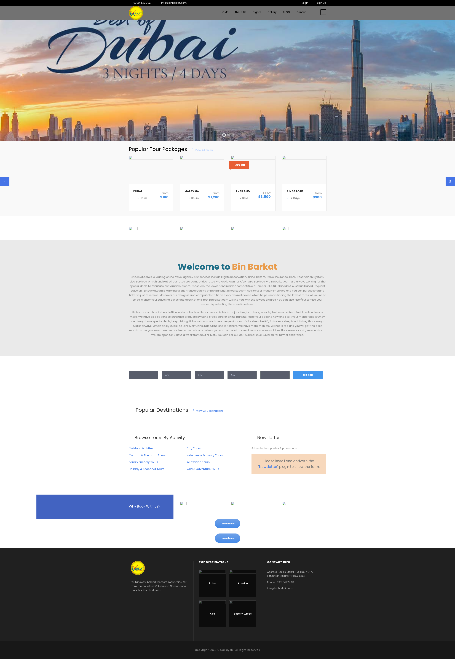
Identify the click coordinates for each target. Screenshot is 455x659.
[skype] (283, 481)
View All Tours (202, 150)
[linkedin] (271, 481)
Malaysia (191, 191)
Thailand (242, 191)
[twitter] (292, 3)
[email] (252, 481)
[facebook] (275, 3)
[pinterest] (277, 481)
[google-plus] (286, 3)
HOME (224, 12)
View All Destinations (208, 411)
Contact (302, 12)
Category (168, 367)
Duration (233, 367)
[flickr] (280, 3)
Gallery (272, 12)
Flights (257, 12)
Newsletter (268, 466)
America (243, 583)
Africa (212, 583)
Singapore (295, 191)
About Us (240, 12)
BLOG (286, 12)
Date (263, 367)
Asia (212, 613)
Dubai (137, 191)
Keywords (135, 367)
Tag (197, 367)
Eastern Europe (243, 613)
